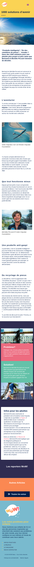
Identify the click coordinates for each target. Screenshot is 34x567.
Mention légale (24, 558)
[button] (17, 494)
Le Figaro (22, 418)
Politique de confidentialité (11, 558)
